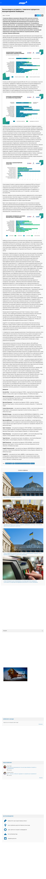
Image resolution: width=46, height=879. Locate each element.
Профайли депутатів (12, 838)
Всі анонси (41, 724)
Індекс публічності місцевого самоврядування (17, 829)
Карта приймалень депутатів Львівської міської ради (19, 825)
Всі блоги (41, 777)
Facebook (36, 15)
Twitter (38, 15)
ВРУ (13, 463)
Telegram (40, 15)
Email (42, 15)
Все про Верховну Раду (12, 834)
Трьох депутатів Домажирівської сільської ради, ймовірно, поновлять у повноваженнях (21, 768)
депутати (32, 463)
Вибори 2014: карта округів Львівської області (17, 820)
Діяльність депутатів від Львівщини (22, 463)
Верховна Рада (9, 463)
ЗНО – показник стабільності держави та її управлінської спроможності (21, 773)
